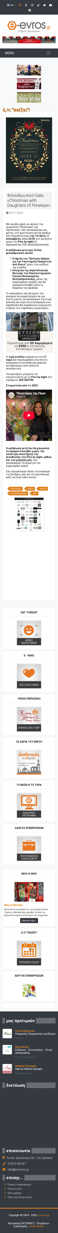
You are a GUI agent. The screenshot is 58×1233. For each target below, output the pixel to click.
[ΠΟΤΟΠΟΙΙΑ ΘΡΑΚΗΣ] (29, 83)
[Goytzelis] (29, 39)
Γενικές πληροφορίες (19, 1184)
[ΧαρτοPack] (7, 1049)
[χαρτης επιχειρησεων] (29, 990)
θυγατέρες (16, 489)
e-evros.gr (43, 1215)
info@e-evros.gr (18, 1169)
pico (35, 493)
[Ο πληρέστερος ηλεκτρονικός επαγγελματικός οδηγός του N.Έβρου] (29, 26)
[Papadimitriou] (29, 70)
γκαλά (30, 489)
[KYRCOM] (29, 332)
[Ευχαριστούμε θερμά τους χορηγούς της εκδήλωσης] (29, 513)
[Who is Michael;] (29, 891)
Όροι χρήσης (14, 1193)
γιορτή (43, 489)
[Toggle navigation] (48, 53)
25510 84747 (17, 1163)
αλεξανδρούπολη (19, 493)
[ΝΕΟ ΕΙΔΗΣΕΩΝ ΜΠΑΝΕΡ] (32, 595)
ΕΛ (12, 5)
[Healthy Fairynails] (7, 1068)
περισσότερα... (29, 920)
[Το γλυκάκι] (29, 97)
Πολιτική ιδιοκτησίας (20, 1197)
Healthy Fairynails (26, 1066)
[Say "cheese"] (29, 632)
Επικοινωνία (14, 1188)
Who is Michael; (13, 905)
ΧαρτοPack (22, 1047)
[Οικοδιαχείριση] (7, 1033)
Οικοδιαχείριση (24, 1030)
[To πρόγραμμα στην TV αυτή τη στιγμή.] (29, 805)
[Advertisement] (29, 567)
